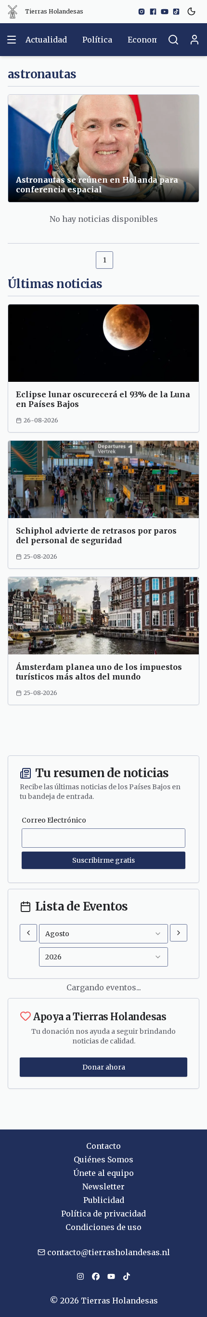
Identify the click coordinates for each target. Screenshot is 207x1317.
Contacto (103, 1146)
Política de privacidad (103, 1213)
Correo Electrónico (54, 820)
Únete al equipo (103, 1173)
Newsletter (103, 1186)
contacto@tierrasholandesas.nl (108, 1252)
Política (97, 39)
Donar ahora (103, 1067)
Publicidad (103, 1200)
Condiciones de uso (103, 1227)
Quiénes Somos (103, 1159)
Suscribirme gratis (103, 860)
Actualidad (46, 39)
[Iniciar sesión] (194, 39)
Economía (147, 39)
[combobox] (103, 933)
